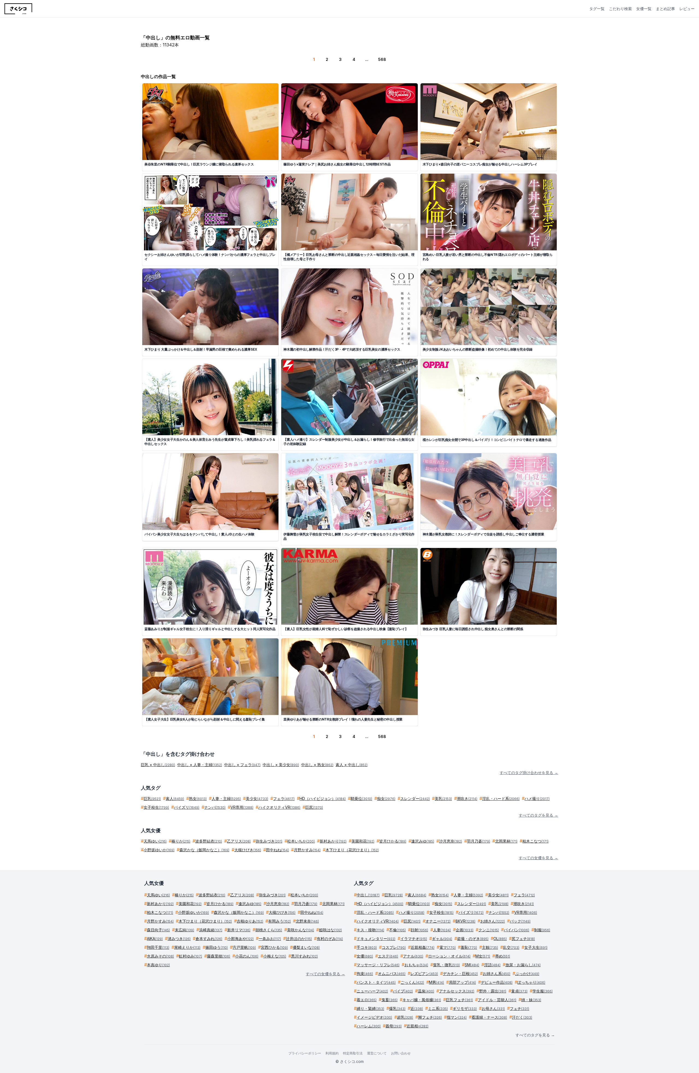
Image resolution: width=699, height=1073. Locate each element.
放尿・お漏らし (523, 964)
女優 (365, 956)
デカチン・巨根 (460, 973)
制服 (542, 929)
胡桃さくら (268, 929)
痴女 (386, 798)
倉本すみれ (209, 938)
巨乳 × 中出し (158, 764)
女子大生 (535, 947)
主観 (490, 947)
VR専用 (241, 807)
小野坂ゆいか (159, 849)
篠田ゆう (216, 947)
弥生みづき (269, 841)
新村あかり (333, 841)
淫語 (492, 964)
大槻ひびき (247, 849)
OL (500, 938)
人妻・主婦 (226, 798)
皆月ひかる (392, 841)
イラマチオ (413, 938)
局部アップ (462, 982)
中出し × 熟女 (317, 764)
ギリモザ (465, 1008)
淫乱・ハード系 (501, 798)
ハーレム (369, 1026)
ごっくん (412, 982)
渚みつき (179, 938)
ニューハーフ (372, 991)
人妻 (442, 929)
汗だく (522, 1017)
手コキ (367, 947)
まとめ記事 (665, 8)
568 (382, 59)
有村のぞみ (330, 938)
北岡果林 (506, 841)
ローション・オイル (449, 956)
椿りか (180, 841)
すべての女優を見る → (538, 857)
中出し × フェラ (242, 764)
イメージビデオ (374, 1017)
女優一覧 (643, 8)
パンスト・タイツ (376, 982)
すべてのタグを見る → (538, 815)
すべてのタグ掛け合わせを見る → (529, 772)
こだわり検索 (620, 8)
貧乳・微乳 (446, 964)
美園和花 (362, 841)
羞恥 (469, 947)
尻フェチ (523, 938)
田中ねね (277, 849)
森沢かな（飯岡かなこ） (204, 849)
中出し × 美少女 (281, 764)
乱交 (511, 947)
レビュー (687, 8)
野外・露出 (492, 991)
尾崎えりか (187, 947)
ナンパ (215, 807)
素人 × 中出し (352, 764)
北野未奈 (307, 921)
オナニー (438, 921)
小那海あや (240, 938)
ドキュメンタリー (376, 938)
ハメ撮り (537, 798)
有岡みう (279, 921)
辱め (502, 956)
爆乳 (397, 1008)
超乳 (405, 1017)
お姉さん (492, 921)
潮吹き (467, 798)
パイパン (516, 929)
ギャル (442, 938)
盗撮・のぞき (472, 938)
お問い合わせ (401, 1053)
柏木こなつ (535, 841)
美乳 (443, 798)
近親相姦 (422, 947)
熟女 (198, 798)
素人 (175, 798)
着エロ (367, 999)
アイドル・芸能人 (497, 999)
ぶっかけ (527, 973)
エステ (388, 956)
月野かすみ (307, 849)
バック (520, 921)
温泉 (426, 991)
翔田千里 (158, 947)
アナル (413, 956)
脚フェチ (430, 1017)
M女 (482, 956)
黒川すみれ (304, 956)
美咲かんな (300, 929)
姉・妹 (531, 999)
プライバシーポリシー (304, 1053)
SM (472, 964)
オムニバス (391, 973)
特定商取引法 (353, 1053)
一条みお (270, 938)
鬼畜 (389, 999)
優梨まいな (306, 947)
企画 (464, 929)
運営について (377, 1053)
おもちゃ (416, 964)
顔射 (419, 929)
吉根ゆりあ (250, 921)
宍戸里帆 (244, 947)
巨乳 (152, 798)
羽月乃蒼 (478, 841)
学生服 (542, 991)
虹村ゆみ (190, 956)
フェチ (519, 1008)
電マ (447, 947)
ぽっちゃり (531, 982)
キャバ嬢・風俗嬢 (421, 999)
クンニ (488, 929)
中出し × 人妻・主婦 (199, 764)
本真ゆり (158, 964)
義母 (394, 1026)
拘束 (365, 973)
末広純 (184, 929)
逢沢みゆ (422, 841)
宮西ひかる (274, 947)
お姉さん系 (496, 973)
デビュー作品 (497, 982)
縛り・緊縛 (370, 1008)
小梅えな (274, 956)
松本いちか (301, 841)
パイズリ (186, 807)
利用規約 (332, 1053)
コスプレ (394, 947)
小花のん (246, 956)
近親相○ (417, 1026)
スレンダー (415, 798)
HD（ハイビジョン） (323, 798)
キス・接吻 (370, 929)
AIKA (155, 938)
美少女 (257, 798)
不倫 (397, 929)
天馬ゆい (155, 841)
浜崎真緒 (210, 929)
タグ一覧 (597, 8)
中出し (368, 895)
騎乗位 (361, 798)
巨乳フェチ (459, 999)
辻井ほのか (299, 938)
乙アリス (239, 841)
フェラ (284, 798)
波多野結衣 (208, 841)
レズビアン (424, 973)
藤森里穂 (218, 956)
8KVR (465, 921)
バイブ (403, 991)
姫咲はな (330, 929)
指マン (457, 1017)
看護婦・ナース (489, 1017)
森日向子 (158, 929)
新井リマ (238, 929)
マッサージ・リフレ (378, 964)
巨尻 (314, 807)
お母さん (493, 1008)
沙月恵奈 (450, 841)
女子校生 (156, 807)
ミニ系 (438, 1008)
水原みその (160, 956)
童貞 (519, 991)
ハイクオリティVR (279, 807)
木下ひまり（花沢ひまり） (352, 849)
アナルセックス (456, 991)
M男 (436, 982)
